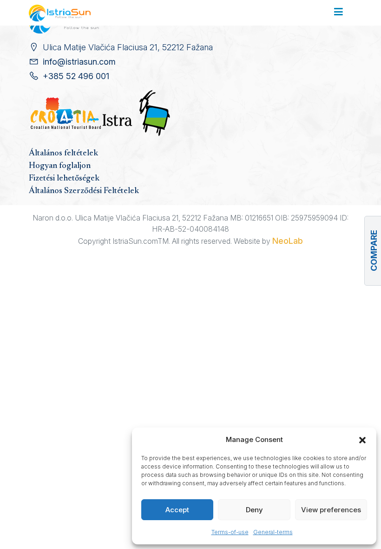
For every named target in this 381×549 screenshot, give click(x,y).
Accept (177, 509)
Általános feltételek (63, 153)
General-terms (273, 532)
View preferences (331, 509)
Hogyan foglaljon (60, 166)
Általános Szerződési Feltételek (84, 191)
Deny (254, 509)
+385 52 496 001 (76, 76)
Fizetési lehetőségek (64, 178)
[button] (362, 439)
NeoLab (287, 241)
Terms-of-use (230, 532)
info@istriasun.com (79, 62)
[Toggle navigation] (338, 12)
